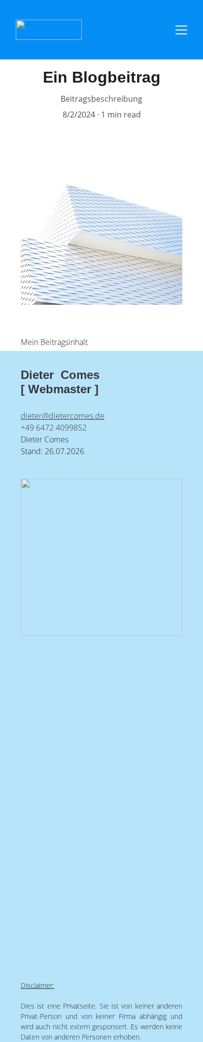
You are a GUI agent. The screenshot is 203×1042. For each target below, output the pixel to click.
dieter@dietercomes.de (62, 415)
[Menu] (181, 30)
